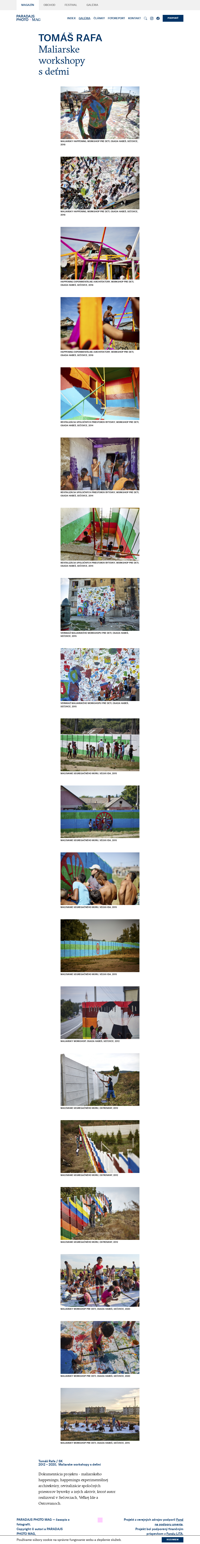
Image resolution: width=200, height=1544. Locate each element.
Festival (71, 5)
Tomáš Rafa (46, 1461)
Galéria (92, 5)
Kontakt (134, 18)
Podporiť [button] (173, 18)
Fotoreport (116, 18)
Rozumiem (173, 1540)
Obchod (49, 5)
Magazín (27, 5)
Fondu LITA (174, 1533)
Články (99, 18)
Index (71, 18)
